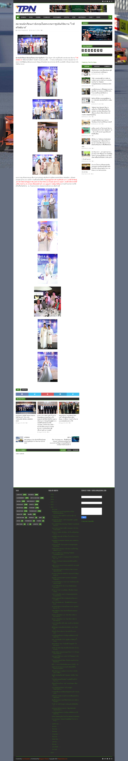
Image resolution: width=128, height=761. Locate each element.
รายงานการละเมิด (87, 521)
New (40, 517)
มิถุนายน (55, 736)
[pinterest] (109, 1)
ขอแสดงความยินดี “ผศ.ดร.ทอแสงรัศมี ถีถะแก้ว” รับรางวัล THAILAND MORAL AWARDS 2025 (25, 418)
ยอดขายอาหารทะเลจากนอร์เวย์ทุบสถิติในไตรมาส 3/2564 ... (64, 667)
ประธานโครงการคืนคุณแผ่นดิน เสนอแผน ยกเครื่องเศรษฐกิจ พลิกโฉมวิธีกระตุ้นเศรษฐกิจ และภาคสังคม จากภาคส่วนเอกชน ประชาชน (96, 168)
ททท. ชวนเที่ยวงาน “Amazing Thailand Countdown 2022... (63, 553)
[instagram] (111, 1)
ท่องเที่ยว (30, 514)
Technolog (28, 521)
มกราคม (54, 749)
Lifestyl (35, 524)
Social (31, 17)
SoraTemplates (26, 759)
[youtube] (107, 1)
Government (20, 498)
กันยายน (54, 729)
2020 (52, 752)
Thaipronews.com (62, 759)
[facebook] (103, 1)
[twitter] (105, 1)
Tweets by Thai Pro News (89, 62)
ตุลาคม (54, 726)
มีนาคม (54, 744)
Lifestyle (66, 17)
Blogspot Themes (44, 759)
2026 (52, 494)
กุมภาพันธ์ (55, 747)
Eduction (19, 524)
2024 (52, 499)
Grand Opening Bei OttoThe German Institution (65, 716)
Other (90, 17)
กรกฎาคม (55, 734)
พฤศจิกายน (55, 724)
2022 (52, 504)
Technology (46, 17)
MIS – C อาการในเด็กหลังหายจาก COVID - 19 (65, 664)
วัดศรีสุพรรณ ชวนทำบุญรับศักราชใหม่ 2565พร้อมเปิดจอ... (63, 512)
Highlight (20, 504)
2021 (52, 507)
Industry (19, 514)
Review (98, 17)
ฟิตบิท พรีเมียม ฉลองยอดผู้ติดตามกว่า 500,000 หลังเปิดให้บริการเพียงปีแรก (102, 100)
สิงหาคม (54, 731)
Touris (39, 521)
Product (31, 517)
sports (31, 504)
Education (20, 511)
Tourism (38, 17)
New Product (82, 17)
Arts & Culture (35, 498)
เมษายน (54, 741)
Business (23, 17)
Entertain (20, 507)
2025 (52, 497)
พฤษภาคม (55, 739)
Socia (18, 521)
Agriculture (20, 517)
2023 (52, 502)
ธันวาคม (55, 509)
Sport (74, 17)
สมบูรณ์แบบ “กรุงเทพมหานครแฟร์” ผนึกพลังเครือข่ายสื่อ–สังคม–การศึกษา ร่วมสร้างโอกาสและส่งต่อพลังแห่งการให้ (68, 418)
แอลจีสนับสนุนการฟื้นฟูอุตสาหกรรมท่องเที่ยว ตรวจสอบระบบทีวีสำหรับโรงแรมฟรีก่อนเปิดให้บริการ (102, 91)
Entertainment (57, 17)
